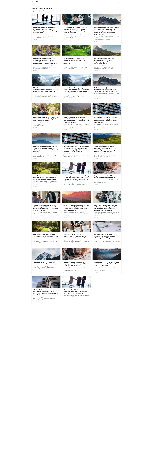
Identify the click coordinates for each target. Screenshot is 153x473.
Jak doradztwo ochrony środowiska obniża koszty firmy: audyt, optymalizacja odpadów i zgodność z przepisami (107, 263)
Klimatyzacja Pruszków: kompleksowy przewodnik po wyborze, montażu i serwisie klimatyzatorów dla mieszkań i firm (76, 291)
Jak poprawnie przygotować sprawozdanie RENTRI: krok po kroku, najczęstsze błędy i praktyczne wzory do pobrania (45, 236)
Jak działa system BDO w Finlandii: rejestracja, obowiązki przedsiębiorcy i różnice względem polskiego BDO (105, 236)
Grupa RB (35, 2)
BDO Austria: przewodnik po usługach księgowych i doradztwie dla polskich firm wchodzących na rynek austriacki (75, 263)
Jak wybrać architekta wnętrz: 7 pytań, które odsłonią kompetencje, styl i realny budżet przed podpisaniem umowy (46, 119)
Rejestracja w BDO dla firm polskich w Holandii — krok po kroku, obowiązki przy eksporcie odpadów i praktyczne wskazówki (76, 236)
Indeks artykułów (109, 2)
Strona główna (118, 2)
